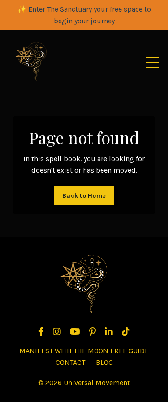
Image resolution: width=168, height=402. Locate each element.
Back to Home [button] (84, 195)
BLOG (104, 362)
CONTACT (70, 362)
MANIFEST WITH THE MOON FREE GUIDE (84, 351)
